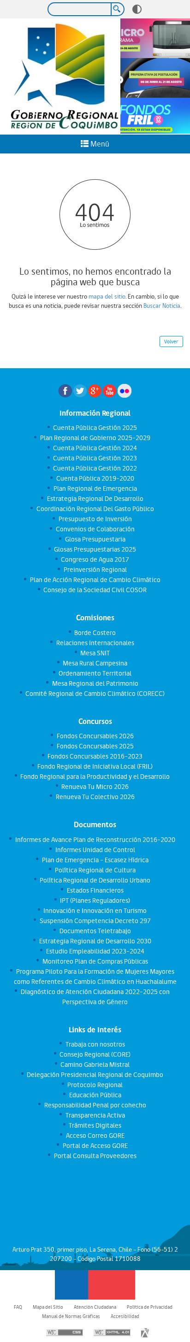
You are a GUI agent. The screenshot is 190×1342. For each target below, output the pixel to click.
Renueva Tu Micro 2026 (95, 787)
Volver (171, 341)
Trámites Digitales (95, 1125)
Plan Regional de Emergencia (95, 488)
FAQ (18, 1307)
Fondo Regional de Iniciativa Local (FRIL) (95, 766)
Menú (99, 143)
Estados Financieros (94, 890)
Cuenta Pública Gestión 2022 (95, 468)
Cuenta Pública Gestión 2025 (95, 428)
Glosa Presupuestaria (95, 539)
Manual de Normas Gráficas (71, 1316)
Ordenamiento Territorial (95, 673)
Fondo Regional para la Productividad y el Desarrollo (95, 776)
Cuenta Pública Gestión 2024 (95, 448)
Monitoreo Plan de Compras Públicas (95, 961)
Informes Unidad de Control (95, 850)
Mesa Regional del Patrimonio (95, 683)
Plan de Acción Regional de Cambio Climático (95, 580)
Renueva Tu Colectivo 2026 (94, 797)
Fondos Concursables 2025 (94, 746)
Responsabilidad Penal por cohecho (95, 1105)
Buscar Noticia (161, 305)
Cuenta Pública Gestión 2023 (95, 458)
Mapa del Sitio (48, 1307)
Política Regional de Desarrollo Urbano (95, 880)
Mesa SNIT (95, 653)
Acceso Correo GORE (94, 1135)
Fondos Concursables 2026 (94, 736)
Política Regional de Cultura (94, 870)
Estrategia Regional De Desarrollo (95, 498)
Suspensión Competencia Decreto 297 (94, 921)
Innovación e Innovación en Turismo (95, 910)
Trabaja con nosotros (95, 1044)
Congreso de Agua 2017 (95, 559)
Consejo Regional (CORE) (95, 1054)
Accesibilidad (125, 1316)
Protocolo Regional (95, 1085)
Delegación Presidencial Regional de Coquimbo (95, 1075)
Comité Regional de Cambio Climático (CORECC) (95, 693)
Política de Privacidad (149, 1307)
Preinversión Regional (94, 569)
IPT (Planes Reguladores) (95, 900)
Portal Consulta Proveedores (94, 1156)
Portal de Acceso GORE (94, 1146)
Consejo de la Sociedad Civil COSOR (95, 590)
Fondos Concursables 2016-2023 (95, 756)
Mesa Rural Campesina (95, 663)
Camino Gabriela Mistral (95, 1064)
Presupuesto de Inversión (94, 519)
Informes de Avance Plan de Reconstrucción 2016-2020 (95, 840)
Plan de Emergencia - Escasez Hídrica (95, 860)
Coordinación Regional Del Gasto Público (95, 509)
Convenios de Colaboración (94, 529)
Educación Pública (95, 1095)
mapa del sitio (107, 296)
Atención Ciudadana (95, 1307)
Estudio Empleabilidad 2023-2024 (95, 951)
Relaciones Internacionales (95, 643)
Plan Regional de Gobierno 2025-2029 (95, 438)
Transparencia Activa (95, 1115)
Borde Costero (95, 633)
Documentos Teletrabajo (95, 931)
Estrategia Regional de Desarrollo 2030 (95, 941)
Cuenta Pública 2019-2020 (95, 478)
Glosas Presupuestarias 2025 (95, 549)
